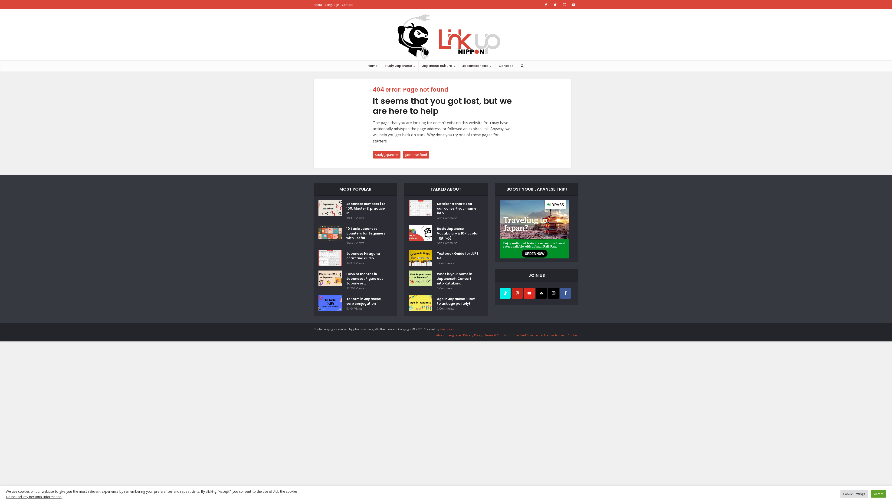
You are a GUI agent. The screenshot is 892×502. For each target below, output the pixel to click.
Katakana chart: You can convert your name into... (456, 208)
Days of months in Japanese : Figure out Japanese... (364, 279)
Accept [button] (878, 494)
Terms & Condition (497, 335)
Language (332, 5)
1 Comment (445, 288)
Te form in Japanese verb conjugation (363, 301)
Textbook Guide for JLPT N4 (458, 256)
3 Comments (445, 263)
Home (372, 65)
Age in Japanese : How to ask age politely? (456, 301)
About (318, 5)
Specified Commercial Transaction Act (539, 335)
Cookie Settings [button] (854, 494)
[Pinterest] (517, 293)
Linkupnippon (449, 329)
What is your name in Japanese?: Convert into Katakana (454, 279)
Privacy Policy (472, 335)
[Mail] (541, 293)
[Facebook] (565, 293)
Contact (347, 5)
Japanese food (475, 65)
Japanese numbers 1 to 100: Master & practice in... (366, 208)
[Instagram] (553, 293)
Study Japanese (398, 65)
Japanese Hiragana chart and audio (363, 256)
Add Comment (447, 218)
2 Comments (445, 308)
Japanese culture (437, 65)
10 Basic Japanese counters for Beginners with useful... (365, 233)
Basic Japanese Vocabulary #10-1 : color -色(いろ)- (458, 233)
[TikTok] (505, 293)
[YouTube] (529, 293)
